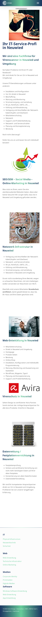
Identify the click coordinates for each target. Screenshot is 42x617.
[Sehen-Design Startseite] (18, 3)
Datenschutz (20, 609)
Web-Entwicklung (9, 558)
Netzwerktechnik (9, 542)
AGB (26, 609)
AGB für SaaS (33, 609)
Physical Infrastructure (11, 539)
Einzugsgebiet (21, 8)
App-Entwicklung (9, 598)
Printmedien (7, 580)
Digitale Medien (9, 583)
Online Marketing (9, 565)
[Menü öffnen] (38, 3)
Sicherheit (7, 546)
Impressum (16, 611)
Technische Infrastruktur (12, 561)
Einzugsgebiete (7, 611)
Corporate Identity (10, 576)
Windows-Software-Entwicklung (15, 591)
